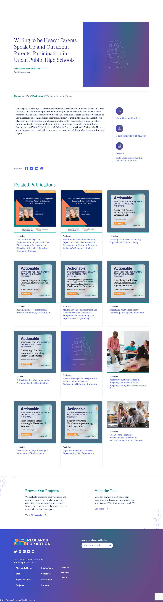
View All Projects (33, 514)
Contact (64, 578)
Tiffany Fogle (19, 68)
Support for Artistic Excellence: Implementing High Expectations (78, 452)
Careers (45, 585)
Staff (18, 573)
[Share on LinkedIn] (36, 168)
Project (120, 153)
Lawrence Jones (33, 68)
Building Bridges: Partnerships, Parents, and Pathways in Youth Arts (34, 311)
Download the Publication (131, 135)
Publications (38, 95)
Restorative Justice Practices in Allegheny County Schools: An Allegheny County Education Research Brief (128, 384)
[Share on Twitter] (31, 168)
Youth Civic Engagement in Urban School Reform (129, 159)
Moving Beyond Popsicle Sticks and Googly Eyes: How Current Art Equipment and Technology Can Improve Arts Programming (80, 314)
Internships (65, 572)
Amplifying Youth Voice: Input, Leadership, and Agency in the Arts (127, 311)
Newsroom (46, 579)
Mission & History (24, 567)
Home (17, 95)
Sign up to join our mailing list (94, 540)
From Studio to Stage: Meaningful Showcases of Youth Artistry (32, 452)
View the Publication (128, 118)
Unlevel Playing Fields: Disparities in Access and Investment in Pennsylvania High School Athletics (80, 381)
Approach (46, 573)
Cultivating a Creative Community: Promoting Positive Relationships (33, 381)
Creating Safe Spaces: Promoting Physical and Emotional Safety (125, 241)
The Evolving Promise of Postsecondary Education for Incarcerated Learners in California (126, 438)
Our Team (99, 508)
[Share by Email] (41, 168)
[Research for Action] (47, 542)
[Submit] (110, 545)
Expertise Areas (24, 579)
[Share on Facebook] (26, 168)
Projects (20, 585)
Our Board (65, 567)
